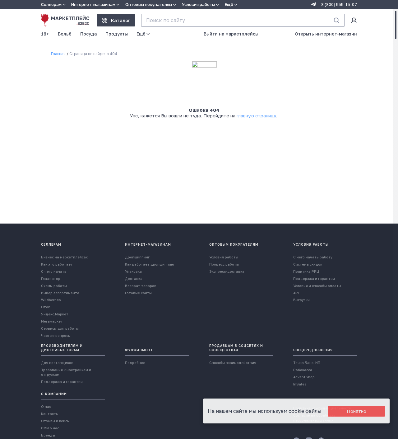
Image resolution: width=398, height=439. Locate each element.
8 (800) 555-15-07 (339, 4)
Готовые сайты (138, 293)
